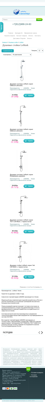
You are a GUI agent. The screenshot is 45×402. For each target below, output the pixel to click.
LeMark (21, 42)
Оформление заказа (30, 33)
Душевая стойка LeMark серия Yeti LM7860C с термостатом (22, 266)
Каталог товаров (21, 36)
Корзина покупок (9, 36)
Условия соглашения (33, 375)
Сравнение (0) (7, 51)
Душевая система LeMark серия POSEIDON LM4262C (21, 175)
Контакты (38, 36)
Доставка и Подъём (19, 38)
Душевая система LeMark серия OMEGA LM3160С (21, 84)
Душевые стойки (13, 42)
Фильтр (1, 27)
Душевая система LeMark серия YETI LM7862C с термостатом (21, 220)
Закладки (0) (18, 33)
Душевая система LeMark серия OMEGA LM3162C (21, 130)
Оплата (30, 36)
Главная (10, 33)
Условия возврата (37, 372)
